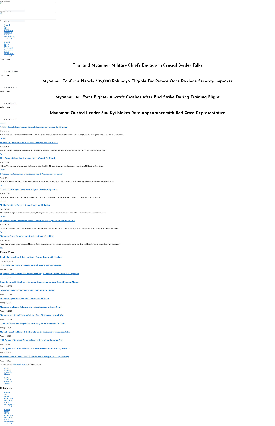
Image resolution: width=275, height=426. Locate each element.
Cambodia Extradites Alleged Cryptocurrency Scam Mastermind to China (32, 323)
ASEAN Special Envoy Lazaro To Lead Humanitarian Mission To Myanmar (34, 127)
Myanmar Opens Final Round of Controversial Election (24, 298)
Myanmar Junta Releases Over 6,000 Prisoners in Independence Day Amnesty (34, 357)
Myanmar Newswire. (20, 364)
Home (6, 368)
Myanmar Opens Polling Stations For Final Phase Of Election (27, 290)
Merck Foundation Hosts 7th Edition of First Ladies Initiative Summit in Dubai (35, 332)
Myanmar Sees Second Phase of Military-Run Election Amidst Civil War (32, 315)
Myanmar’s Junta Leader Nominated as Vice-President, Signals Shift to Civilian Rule (37, 220)
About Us (7, 370)
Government (8, 31)
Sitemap (7, 374)
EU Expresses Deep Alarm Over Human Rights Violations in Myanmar (31, 174)
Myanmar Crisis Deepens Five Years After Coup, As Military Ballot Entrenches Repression (39, 274)
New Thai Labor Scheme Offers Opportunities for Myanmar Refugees (30, 265)
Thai (10, 38)
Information (8, 33)
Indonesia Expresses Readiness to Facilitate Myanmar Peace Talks (29, 142)
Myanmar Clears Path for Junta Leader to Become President (27, 236)
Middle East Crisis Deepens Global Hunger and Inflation (25, 205)
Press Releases (9, 36)
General (7, 25)
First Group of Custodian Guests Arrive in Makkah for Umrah (27, 158)
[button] (2, 123)
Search (2, 11)
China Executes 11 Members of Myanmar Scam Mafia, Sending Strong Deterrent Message (39, 282)
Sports (6, 27)
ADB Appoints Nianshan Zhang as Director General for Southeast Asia (31, 340)
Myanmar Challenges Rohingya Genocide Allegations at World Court (30, 307)
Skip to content (5, 1)
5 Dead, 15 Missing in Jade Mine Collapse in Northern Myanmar (28, 189)
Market (6, 29)
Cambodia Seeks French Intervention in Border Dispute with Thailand (31, 257)
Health (6, 35)
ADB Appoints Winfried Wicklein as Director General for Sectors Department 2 (35, 348)
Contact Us (8, 372)
